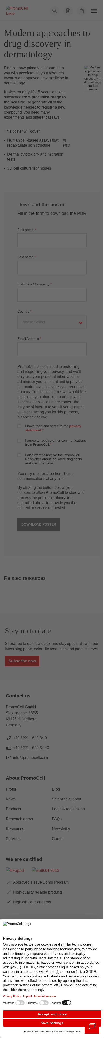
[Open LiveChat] (92, 1026)
